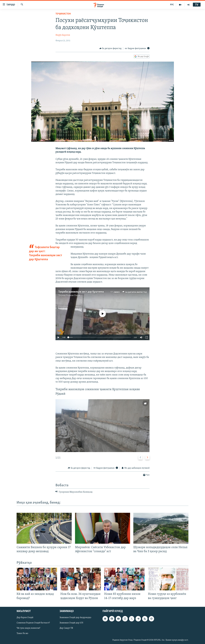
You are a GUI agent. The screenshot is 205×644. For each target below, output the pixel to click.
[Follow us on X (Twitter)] (131, 618)
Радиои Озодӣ (73, 295)
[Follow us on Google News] (105, 618)
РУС (172, 5)
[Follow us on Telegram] (138, 618)
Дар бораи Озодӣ (25, 617)
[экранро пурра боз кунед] (146, 337)
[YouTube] (180, 5)
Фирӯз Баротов (63, 35)
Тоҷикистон (63, 14)
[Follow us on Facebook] (111, 618)
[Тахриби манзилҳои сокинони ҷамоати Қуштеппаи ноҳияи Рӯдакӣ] (102, 425)
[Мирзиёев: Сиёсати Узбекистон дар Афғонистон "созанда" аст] (102, 528)
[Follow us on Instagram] (125, 618)
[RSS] (144, 618)
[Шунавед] (188, 5)
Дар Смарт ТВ (66, 628)
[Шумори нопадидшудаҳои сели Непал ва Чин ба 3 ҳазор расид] (160, 528)
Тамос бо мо (22, 633)
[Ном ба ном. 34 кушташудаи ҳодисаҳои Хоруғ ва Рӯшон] (80, 579)
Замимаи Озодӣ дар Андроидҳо (75, 617)
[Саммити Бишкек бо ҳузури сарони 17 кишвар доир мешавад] (44, 528)
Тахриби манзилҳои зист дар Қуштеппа (81, 291)
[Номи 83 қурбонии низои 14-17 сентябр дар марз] (124, 579)
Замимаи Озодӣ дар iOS (71, 623)
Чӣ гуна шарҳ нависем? (28, 628)
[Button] (110, 48)
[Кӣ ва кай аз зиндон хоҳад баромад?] (37, 579)
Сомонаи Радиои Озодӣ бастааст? (33, 623)
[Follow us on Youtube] (118, 618)
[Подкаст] (151, 618)
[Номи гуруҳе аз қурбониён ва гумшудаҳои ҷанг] (168, 579)
